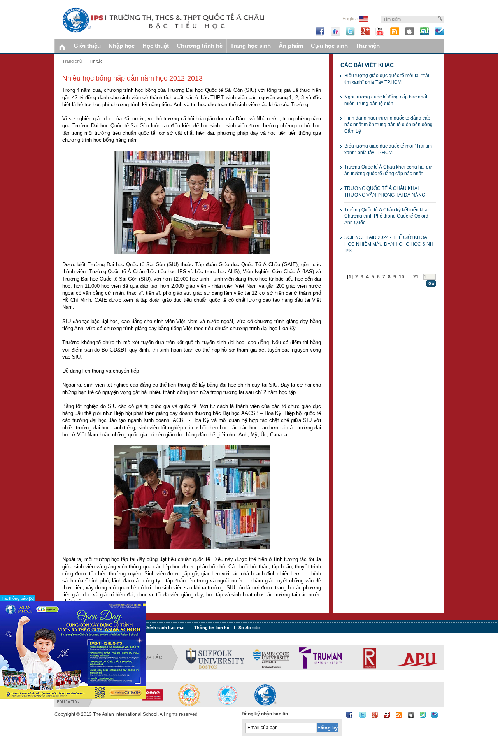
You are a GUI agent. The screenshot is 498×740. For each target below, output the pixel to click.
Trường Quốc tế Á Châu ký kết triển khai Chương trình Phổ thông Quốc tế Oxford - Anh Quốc (387, 216)
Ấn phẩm (291, 45)
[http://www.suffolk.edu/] (215, 657)
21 (416, 276)
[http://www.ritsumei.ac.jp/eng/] (368, 657)
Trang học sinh (250, 45)
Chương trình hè (200, 45)
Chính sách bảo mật (164, 627)
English (350, 18)
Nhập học (122, 45)
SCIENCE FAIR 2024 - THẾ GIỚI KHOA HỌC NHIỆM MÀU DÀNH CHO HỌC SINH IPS (388, 244)
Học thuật (155, 45)
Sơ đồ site (249, 627)
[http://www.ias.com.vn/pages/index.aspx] (227, 694)
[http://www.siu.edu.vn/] (189, 694)
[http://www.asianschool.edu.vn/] (265, 694)
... (408, 276)
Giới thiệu (87, 45)
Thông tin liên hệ (211, 627)
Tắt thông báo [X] (18, 598)
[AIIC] (152, 694)
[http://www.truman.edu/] (320, 657)
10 (401, 276)
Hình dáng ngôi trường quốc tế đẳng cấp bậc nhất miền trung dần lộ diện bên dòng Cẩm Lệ (388, 124)
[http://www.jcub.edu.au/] (271, 657)
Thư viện (368, 45)
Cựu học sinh (329, 45)
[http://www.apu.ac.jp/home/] (417, 657)
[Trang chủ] (62, 46)
